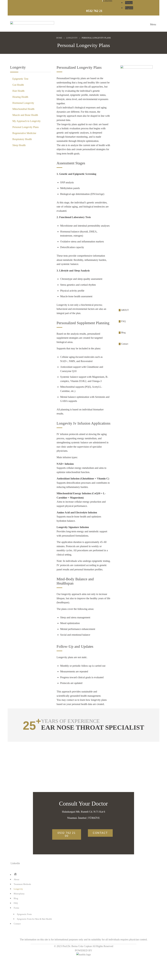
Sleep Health (19, 145)
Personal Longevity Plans (25, 127)
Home (59, 38)
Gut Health (18, 84)
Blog (123, 332)
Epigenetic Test (20, 78)
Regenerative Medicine (24, 133)
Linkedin (15, 863)
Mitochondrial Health (23, 109)
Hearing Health (20, 96)
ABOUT (125, 310)
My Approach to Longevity (26, 121)
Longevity (72, 38)
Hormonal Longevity (23, 103)
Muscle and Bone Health (25, 115)
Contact (124, 344)
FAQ (123, 321)
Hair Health (18, 90)
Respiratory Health (22, 139)
